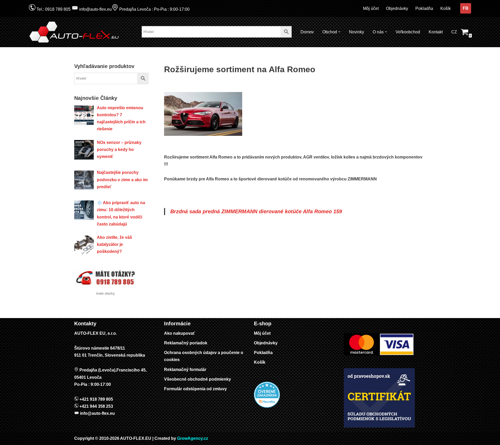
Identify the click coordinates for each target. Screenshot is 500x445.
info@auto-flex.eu (95, 9)
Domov (307, 32)
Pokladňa (424, 8)
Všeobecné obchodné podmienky (197, 379)
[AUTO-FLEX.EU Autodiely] (74, 32)
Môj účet (371, 8)
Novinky (356, 32)
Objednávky (397, 8)
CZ (454, 32)
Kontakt (436, 32)
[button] (339, 32)
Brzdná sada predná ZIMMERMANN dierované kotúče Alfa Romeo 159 (256, 211)
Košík (445, 8)
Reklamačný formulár (185, 369)
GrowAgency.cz (192, 438)
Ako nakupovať (179, 333)
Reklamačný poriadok (185, 343)
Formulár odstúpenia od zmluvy (195, 389)
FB (465, 8)
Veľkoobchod (408, 32)
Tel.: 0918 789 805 (53, 9)
